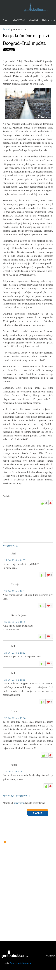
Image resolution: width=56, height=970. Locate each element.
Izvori (6, 29)
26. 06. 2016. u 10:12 (15, 652)
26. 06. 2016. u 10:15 (15, 679)
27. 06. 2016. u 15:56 (15, 718)
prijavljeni (19, 802)
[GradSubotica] (35, 10)
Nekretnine (48, 19)
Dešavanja (19, 19)
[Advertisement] (26, 516)
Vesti (6, 19)
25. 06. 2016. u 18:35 (15, 621)
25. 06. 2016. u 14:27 (15, 560)
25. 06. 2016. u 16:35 (15, 591)
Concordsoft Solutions (20, 963)
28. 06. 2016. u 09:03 (15, 771)
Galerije (34, 19)
